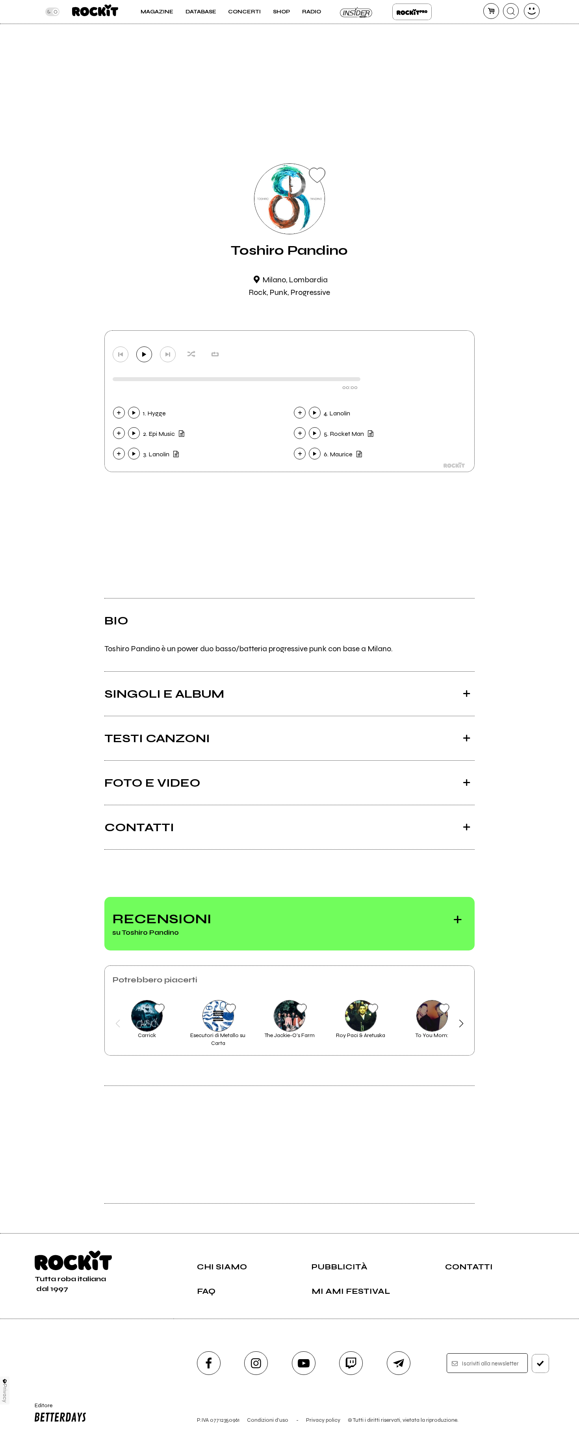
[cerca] (511, 11)
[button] (118, 1023)
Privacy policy (323, 1420)
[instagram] (256, 1363)
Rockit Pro (412, 12)
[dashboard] (532, 11)
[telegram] (398, 1363)
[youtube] (303, 1363)
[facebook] (209, 1363)
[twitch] (351, 1363)
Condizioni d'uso (267, 1420)
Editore (41, 1408)
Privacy (5, 1393)
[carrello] (491, 11)
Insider (356, 12)
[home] (95, 12)
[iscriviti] (540, 1363)
